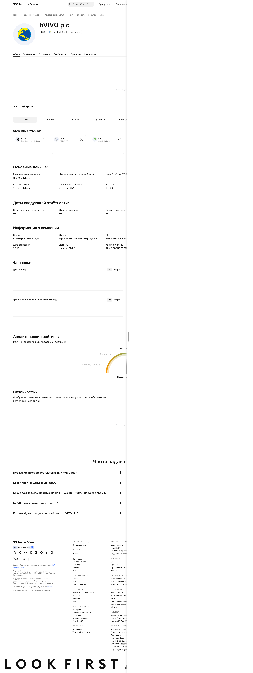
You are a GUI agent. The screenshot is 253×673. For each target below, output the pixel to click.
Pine (74, 570)
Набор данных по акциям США (125, 584)
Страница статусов (119, 649)
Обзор (114, 562)
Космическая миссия (120, 595)
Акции (75, 553)
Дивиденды (77, 598)
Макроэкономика (80, 618)
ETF (74, 556)
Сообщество (123, 4)
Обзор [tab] (16, 54)
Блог (113, 598)
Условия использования (121, 629)
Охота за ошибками (120, 646)
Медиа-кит (116, 607)
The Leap (115, 570)
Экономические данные (83, 592)
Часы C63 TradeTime (120, 621)
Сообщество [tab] (60, 54)
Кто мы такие (117, 592)
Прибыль (76, 595)
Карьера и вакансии (120, 604)
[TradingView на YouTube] (25, 552)
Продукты (104, 4)
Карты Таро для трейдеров (123, 618)
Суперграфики (79, 545)
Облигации (77, 559)
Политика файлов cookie (122, 638)
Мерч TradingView (119, 615)
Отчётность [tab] (29, 54)
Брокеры (115, 565)
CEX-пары (76, 565)
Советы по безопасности (122, 644)
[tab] (109, 269)
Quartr (49, 587)
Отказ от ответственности (122, 632)
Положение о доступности (123, 641)
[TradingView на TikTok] (46, 552)
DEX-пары (76, 567)
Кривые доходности (81, 612)
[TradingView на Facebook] (20, 552)
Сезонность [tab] (90, 54)
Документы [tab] (44, 54)
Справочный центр (119, 601)
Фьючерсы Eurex (118, 581)
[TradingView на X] (15, 552)
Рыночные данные (119, 551)
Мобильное (77, 629)
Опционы (76, 615)
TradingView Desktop (81, 632)
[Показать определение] (41, 174)
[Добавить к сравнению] (43, 139)
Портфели (76, 609)
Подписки (115, 548)
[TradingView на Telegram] (41, 552)
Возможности (117, 545)
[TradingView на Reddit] (52, 552)
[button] (111, 4)
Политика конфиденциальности (125, 635)
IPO (74, 601)
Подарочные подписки (121, 553)
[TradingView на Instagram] (31, 552)
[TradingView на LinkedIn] (36, 552)
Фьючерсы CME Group (121, 578)
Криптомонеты (79, 562)
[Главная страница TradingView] (25, 4)
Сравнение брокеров (120, 567)
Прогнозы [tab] (75, 54)
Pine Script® (77, 621)
